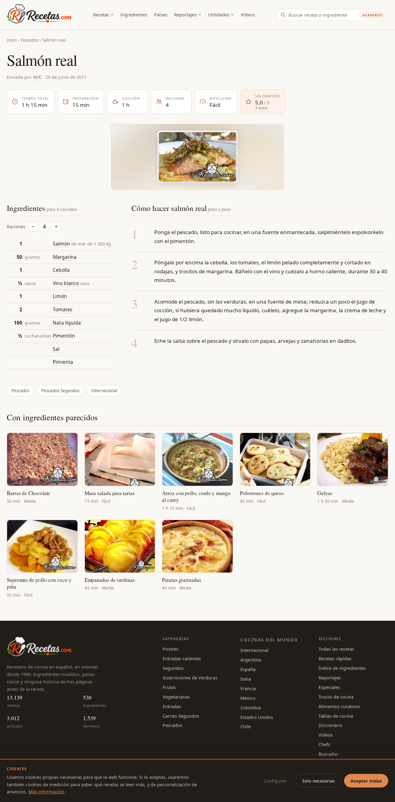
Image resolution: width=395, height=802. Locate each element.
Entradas (172, 706)
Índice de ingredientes (342, 668)
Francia (248, 688)
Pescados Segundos (60, 390)
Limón (60, 296)
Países (160, 14)
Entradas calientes (182, 658)
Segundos (173, 668)
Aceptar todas (366, 781)
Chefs (324, 744)
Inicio (12, 40)
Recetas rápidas (334, 658)
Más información (46, 791)
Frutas (169, 687)
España (248, 669)
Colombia (250, 707)
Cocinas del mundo (269, 639)
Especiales (329, 687)
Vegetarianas (176, 697)
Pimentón (64, 335)
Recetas (101, 14)
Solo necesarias (318, 781)
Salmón (61, 243)
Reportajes (185, 14)
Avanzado (373, 15)
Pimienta (63, 362)
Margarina (65, 257)
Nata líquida (67, 322)
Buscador (328, 754)
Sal (56, 349)
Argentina (250, 660)
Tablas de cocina (335, 716)
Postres (170, 649)
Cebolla (61, 270)
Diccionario (330, 725)
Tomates (62, 309)
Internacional (104, 390)
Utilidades (218, 14)
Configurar (275, 781)
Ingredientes (133, 14)
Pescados (30, 40)
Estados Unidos (256, 717)
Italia (245, 679)
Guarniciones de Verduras (190, 677)
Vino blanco (66, 283)
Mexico (248, 698)
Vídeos (248, 14)
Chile (245, 726)
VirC (37, 77)
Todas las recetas (336, 649)
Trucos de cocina (336, 697)
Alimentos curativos (339, 706)
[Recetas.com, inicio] (39, 15)
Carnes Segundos (181, 716)
